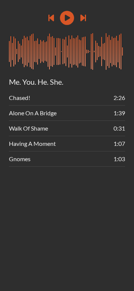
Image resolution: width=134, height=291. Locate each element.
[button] (67, 18)
